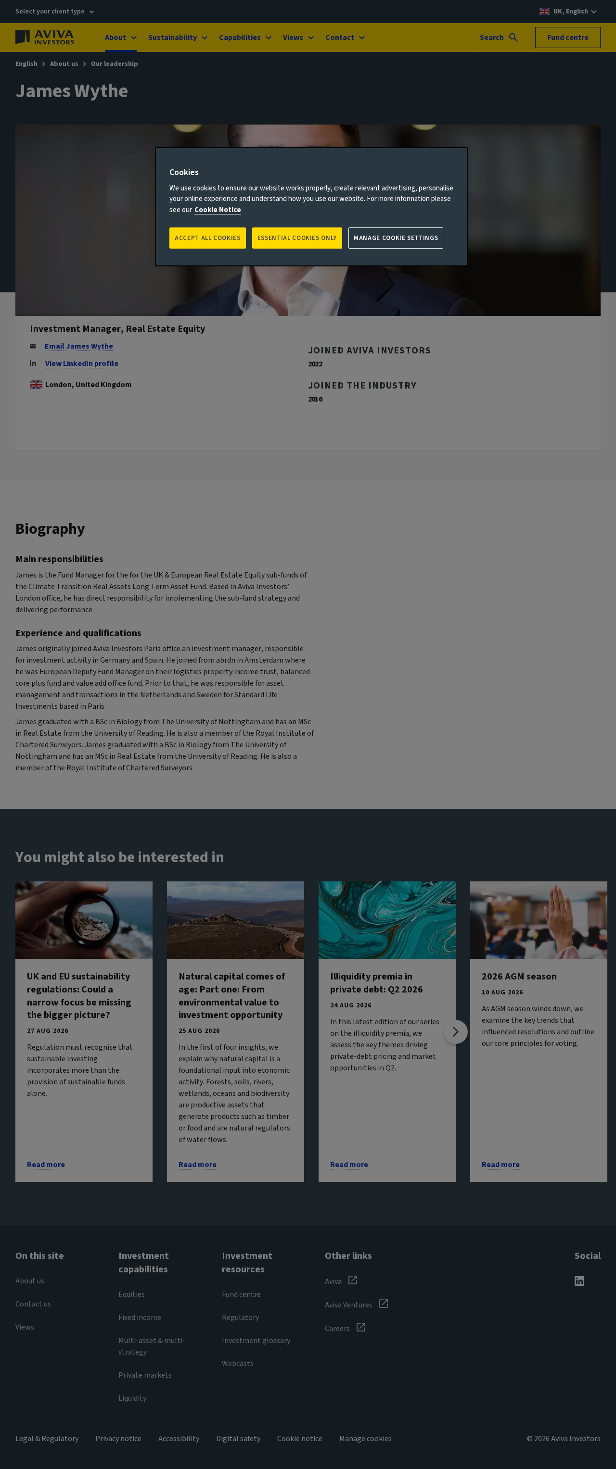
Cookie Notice (217, 210)
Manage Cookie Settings (396, 238)
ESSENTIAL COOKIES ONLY (297, 238)
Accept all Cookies (208, 238)
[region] (311, 207)
